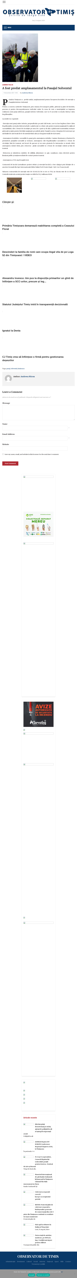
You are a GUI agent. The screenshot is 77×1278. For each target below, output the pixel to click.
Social (35, 1261)
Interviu (42, 1261)
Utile (61, 1261)
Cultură (29, 1261)
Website (5, 444)
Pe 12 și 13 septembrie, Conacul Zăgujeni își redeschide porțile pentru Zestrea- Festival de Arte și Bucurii (38, 1161)
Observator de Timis (38, 1256)
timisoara (21, 368)
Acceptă (31, 1275)
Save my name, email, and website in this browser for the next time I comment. (32, 454)
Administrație (7, 85)
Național (50, 1261)
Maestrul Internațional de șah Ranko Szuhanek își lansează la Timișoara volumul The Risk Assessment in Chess (38, 1179)
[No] (74, 1274)
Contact (68, 1261)
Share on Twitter (10, 197)
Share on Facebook (4, 197)
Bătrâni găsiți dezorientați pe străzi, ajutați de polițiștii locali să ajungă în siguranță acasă (37, 1129)
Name (4, 424)
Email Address (8, 434)
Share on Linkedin (15, 197)
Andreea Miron (27, 93)
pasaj (8, 368)
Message (6, 403)
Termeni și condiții (38, 1264)
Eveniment (21, 1261)
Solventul (14, 368)
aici (62, 1272)
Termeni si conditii (43, 1275)
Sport (57, 1261)
